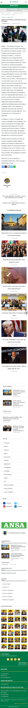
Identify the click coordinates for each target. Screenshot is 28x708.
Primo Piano (7, 474)
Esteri (6, 446)
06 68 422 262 (5, 673)
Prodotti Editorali (4, 696)
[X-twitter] (15, 659)
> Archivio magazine (7, 593)
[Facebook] (8, 659)
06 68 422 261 (4, 675)
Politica (6, 460)
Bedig (18, 706)
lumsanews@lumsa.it (5, 677)
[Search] (25, 2)
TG (5, 481)
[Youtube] (19, 659)
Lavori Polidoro (8, 492)
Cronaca (9, 13)
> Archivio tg (5, 587)
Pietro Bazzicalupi (16, 549)
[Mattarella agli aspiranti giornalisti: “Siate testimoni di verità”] (14, 248)
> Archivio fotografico (7, 590)
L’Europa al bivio (7, 411)
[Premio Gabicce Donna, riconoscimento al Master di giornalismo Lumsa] (7, 403)
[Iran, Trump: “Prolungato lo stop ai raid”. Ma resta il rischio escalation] (14, 328)
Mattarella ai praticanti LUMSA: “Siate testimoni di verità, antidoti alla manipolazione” (12, 419)
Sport (6, 453)
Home (2, 13)
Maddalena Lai (6, 23)
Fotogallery (7, 467)
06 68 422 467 (5, 684)
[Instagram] (11, 659)
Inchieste (7, 471)
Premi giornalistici (5, 694)
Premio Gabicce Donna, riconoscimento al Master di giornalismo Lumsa (19, 403)
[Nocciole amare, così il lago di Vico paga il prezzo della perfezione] (14, 275)
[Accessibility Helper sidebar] (26, 313)
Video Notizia (8, 488)
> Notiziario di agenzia (7, 599)
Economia (7, 457)
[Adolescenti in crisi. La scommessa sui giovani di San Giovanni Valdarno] (14, 222)
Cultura (6, 450)
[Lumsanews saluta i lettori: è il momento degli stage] (14, 302)
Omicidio (4, 172)
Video (6, 478)
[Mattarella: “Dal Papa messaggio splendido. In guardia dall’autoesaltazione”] (7, 428)
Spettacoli (7, 464)
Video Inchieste (8, 485)
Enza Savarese (15, 558)
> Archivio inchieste (6, 596)
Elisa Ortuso (5, 564)
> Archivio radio (5, 584)
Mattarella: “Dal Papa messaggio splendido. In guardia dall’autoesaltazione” (18, 428)
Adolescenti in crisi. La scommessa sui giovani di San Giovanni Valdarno (19, 392)
